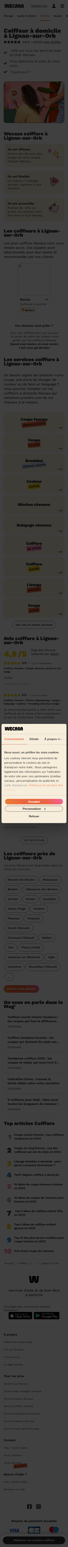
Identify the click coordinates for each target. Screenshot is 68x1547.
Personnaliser (32, 808)
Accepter (34, 801)
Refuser (34, 816)
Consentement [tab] (14, 738)
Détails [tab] (34, 738)
